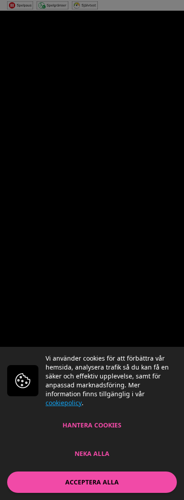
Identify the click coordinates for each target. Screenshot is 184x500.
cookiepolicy (64, 402)
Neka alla (92, 453)
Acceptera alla (92, 482)
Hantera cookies (92, 425)
